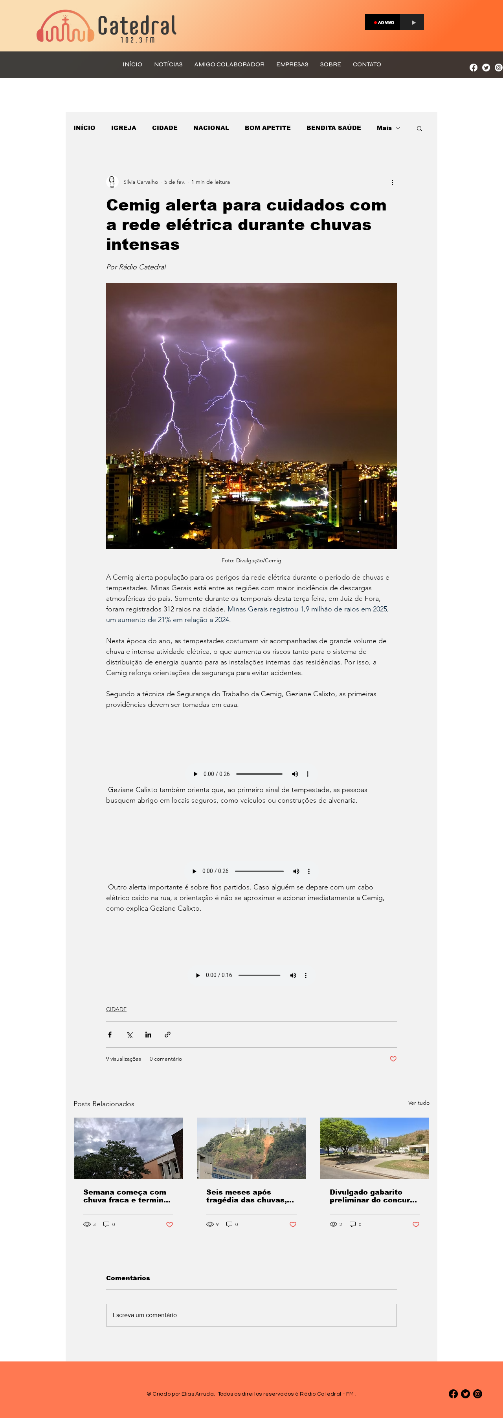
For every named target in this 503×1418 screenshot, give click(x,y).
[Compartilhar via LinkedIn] (148, 1034)
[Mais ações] (392, 182)
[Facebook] (473, 67)
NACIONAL (211, 127)
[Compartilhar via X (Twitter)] (129, 1034)
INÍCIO (84, 127)
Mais (384, 127)
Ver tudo (419, 1102)
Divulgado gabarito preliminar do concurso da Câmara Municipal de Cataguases (374, 1196)
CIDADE (165, 127)
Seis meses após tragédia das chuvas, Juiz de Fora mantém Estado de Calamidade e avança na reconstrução (249, 1196)
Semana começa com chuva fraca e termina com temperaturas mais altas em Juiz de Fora (125, 1196)
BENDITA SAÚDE (334, 127)
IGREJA (123, 127)
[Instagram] (499, 67)
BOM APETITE (268, 127)
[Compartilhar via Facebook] (110, 1034)
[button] (419, 128)
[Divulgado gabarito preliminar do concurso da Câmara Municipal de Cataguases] (374, 1148)
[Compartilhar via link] (167, 1034)
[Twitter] (486, 67)
